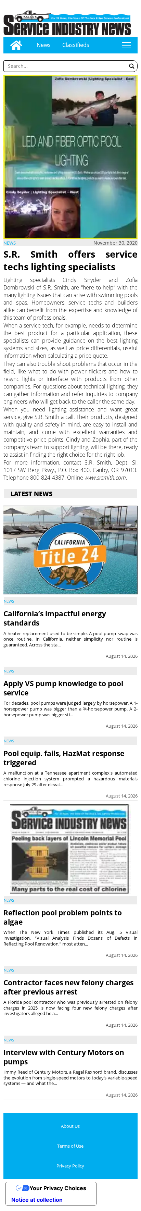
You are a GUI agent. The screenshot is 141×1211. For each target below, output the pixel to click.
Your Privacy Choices (57, 1188)
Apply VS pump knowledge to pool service (63, 688)
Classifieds (75, 45)
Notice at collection (37, 1199)
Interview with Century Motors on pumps (63, 1057)
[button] (132, 66)
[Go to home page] (16, 45)
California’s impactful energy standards (54, 618)
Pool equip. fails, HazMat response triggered (63, 758)
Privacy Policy (70, 1166)
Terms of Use (70, 1146)
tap (126, 45)
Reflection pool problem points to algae (62, 917)
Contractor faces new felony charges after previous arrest (68, 987)
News (44, 45)
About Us (70, 1126)
